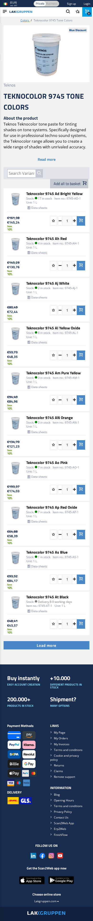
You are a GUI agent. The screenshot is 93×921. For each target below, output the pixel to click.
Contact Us (61, 817)
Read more (47, 159)
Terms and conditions (68, 750)
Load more (46, 645)
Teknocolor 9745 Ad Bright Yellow (54, 193)
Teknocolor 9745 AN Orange (49, 417)
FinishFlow (60, 835)
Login (87, 3)
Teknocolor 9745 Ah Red (46, 238)
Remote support (64, 777)
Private (40, 3)
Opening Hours (64, 800)
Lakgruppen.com (45, 901)
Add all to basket (68, 183)
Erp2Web (60, 829)
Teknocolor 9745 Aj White (47, 283)
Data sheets (39, 208)
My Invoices (61, 744)
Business (51, 3)
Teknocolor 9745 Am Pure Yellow (53, 373)
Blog (57, 795)
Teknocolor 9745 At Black (47, 597)
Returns (59, 765)
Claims (58, 771)
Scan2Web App (64, 823)
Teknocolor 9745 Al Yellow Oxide (53, 328)
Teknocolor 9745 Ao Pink (46, 462)
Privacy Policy (63, 812)
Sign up (71, 3)
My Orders (61, 738)
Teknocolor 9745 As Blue (46, 552)
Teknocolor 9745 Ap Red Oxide (51, 507)
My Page (59, 733)
